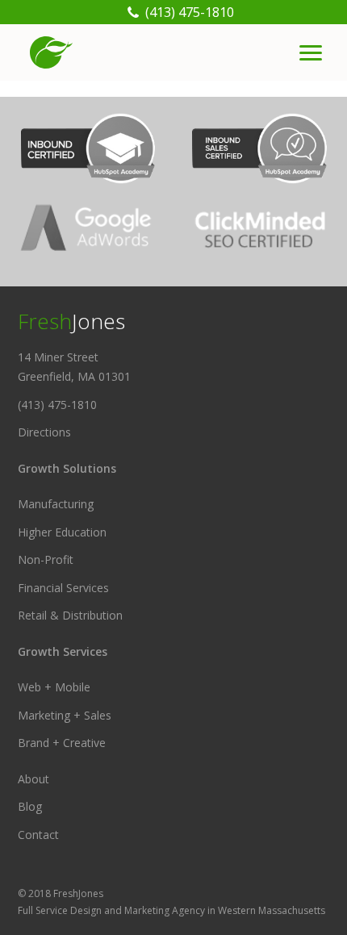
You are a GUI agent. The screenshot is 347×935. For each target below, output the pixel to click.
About (33, 779)
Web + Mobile (54, 687)
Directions (44, 432)
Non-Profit (45, 559)
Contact (38, 834)
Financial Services (63, 587)
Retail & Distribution (70, 615)
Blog (30, 806)
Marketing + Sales (64, 715)
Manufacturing (56, 503)
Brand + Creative (62, 742)
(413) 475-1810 (57, 404)
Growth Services (62, 651)
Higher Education (62, 532)
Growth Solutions (67, 468)
